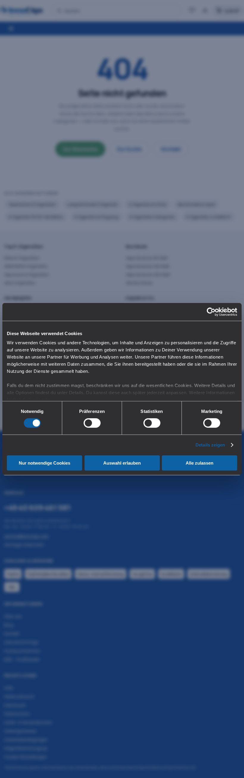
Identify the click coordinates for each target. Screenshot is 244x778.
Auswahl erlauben (122, 462)
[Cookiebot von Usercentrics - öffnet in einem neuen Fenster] (211, 311)
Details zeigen (210, 444)
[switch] (92, 423)
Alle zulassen (199, 462)
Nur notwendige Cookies (44, 462)
